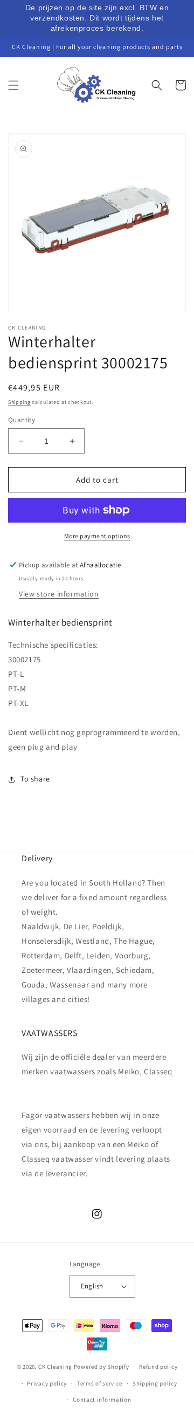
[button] (13, 85)
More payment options (97, 536)
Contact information (102, 1399)
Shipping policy (155, 1383)
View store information (59, 594)
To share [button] (35, 779)
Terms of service (99, 1383)
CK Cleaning (55, 1366)
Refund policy (158, 1366)
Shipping (19, 402)
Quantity (21, 419)
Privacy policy (47, 1383)
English (92, 1286)
